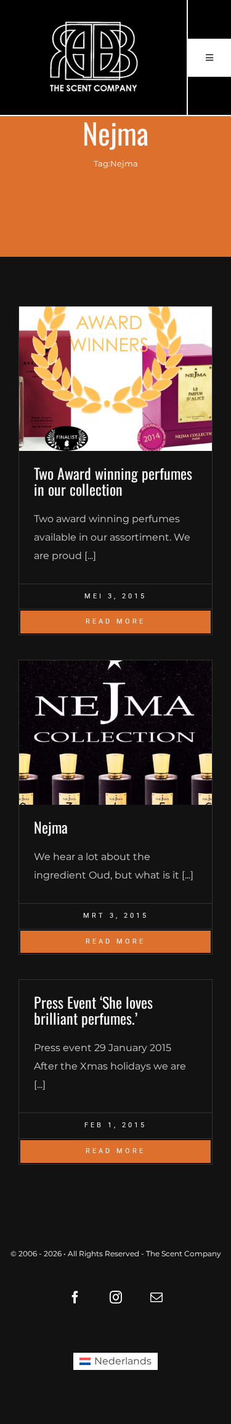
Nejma (51, 827)
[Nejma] (115, 732)
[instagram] (116, 1297)
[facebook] (75, 1297)
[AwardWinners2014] (115, 379)
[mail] (156, 1297)
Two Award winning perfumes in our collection (113, 481)
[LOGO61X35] (93, 57)
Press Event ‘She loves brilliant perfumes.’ (93, 1010)
